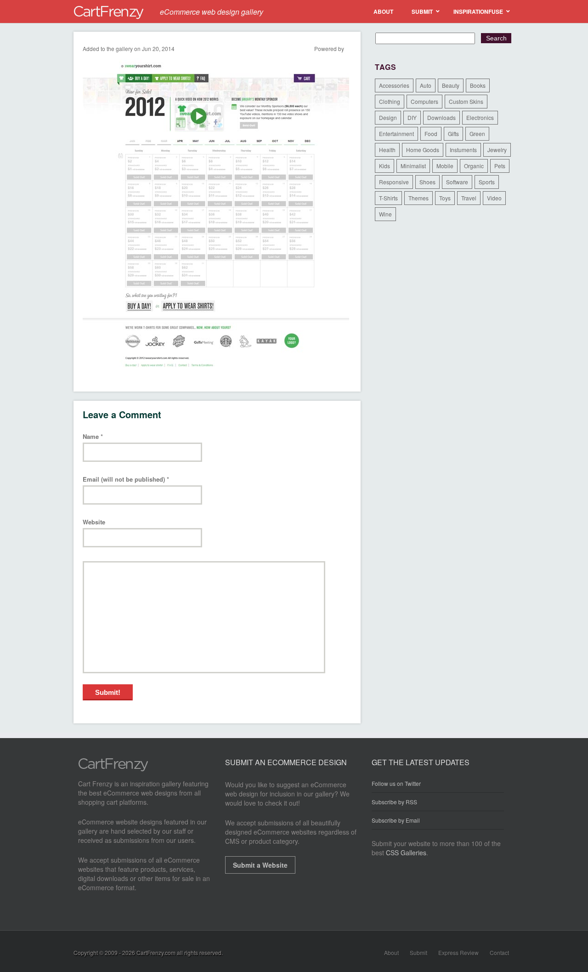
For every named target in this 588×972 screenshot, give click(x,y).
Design (388, 117)
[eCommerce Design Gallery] (113, 768)
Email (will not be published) (126, 479)
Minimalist (413, 166)
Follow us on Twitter (396, 783)
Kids (384, 166)
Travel (468, 198)
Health (387, 149)
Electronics (480, 117)
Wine (385, 214)
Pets (499, 166)
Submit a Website (260, 865)
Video (494, 198)
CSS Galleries (406, 852)
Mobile (444, 166)
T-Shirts (388, 198)
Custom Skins (466, 101)
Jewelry (497, 149)
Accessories (394, 85)
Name (93, 437)
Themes (418, 198)
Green (477, 133)
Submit (418, 952)
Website (94, 522)
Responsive (394, 182)
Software (457, 182)
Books (478, 85)
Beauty (450, 85)
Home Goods (422, 149)
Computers (424, 101)
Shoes (427, 182)
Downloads (441, 117)
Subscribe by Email (396, 820)
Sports (487, 182)
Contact (499, 952)
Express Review (458, 952)
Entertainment (396, 133)
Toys (445, 198)
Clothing (389, 101)
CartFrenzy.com (155, 952)
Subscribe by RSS (394, 802)
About (391, 952)
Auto (425, 85)
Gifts (453, 133)
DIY (412, 117)
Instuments (463, 149)
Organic (474, 166)
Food (430, 133)
